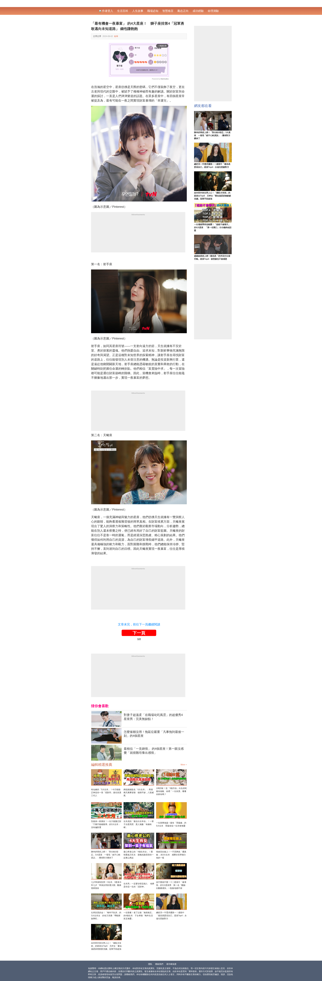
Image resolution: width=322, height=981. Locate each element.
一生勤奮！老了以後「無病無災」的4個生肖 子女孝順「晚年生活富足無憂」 (139, 915)
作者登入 (107, 10)
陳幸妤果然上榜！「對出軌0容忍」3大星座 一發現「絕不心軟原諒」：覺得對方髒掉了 (105, 855)
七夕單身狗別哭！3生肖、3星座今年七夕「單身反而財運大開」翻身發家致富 (106, 885)
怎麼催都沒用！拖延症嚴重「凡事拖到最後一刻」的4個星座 (154, 734)
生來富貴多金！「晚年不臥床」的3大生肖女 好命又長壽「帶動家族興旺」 (106, 915)
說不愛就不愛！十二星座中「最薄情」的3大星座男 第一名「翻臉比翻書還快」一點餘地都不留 (171, 885)
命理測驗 (213, 10)
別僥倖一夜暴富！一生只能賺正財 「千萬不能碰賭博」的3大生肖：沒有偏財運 (106, 824)
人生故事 (137, 10)
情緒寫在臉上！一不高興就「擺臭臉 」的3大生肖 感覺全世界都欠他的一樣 (171, 855)
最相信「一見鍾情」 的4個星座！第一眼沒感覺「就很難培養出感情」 (154, 750)
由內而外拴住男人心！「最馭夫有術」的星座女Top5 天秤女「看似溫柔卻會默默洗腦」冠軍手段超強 (106, 946)
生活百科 (122, 10)
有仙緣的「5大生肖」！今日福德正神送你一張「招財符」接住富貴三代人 (106, 792)
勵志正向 (183, 10)
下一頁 (139, 632)
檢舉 (116, 36)
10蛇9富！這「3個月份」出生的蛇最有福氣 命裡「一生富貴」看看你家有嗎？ (171, 791)
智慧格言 (167, 10)
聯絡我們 (159, 964)
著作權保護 (171, 964)
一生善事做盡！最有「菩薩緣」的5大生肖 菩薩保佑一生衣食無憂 (171, 824)
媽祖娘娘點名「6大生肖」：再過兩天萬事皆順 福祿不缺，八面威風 (139, 792)
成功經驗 (198, 10)
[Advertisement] (138, 234)
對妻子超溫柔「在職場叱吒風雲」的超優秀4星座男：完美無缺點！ (153, 717)
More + (184, 765)
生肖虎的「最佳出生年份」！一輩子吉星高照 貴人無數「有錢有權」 (139, 824)
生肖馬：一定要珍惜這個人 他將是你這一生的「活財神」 (139, 885)
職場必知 (152, 10)
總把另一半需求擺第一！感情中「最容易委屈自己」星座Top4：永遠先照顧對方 (171, 915)
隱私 (150, 964)
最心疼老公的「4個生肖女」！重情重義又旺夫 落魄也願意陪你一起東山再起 (139, 855)
